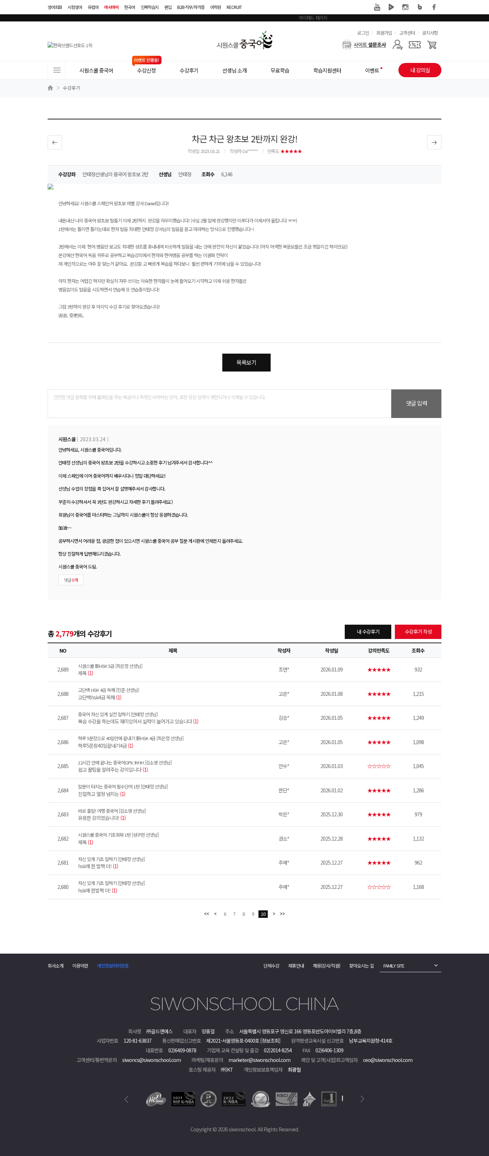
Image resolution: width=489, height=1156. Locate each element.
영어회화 (55, 7)
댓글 (71, 580)
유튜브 (377, 7)
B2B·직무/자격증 (190, 7)
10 (263, 913)
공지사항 (430, 32)
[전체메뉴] (57, 70)
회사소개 (55, 965)
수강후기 (71, 87)
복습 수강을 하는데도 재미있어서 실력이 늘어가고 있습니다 (138, 718)
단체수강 (271, 965)
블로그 (420, 7)
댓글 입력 (416, 403)
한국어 (129, 7)
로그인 (363, 32)
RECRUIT (234, 7)
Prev (127, 1099)
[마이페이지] (397, 44)
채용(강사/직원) (326, 965)
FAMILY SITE (393, 965)
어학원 (215, 7)
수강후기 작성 (418, 631)
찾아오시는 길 (361, 965)
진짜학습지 (150, 7)
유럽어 (93, 7)
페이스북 (434, 7)
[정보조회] (270, 1040)
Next (362, 1099)
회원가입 (384, 32)
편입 (167, 7)
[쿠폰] (415, 44)
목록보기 (246, 362)
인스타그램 (405, 7)
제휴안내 (296, 965)
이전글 (55, 142)
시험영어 (75, 7)
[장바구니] (432, 44)
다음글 (434, 142)
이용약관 (80, 965)
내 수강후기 (368, 631)
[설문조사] (364, 44)
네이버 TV (391, 7)
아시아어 (111, 7)
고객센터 (407, 32)
